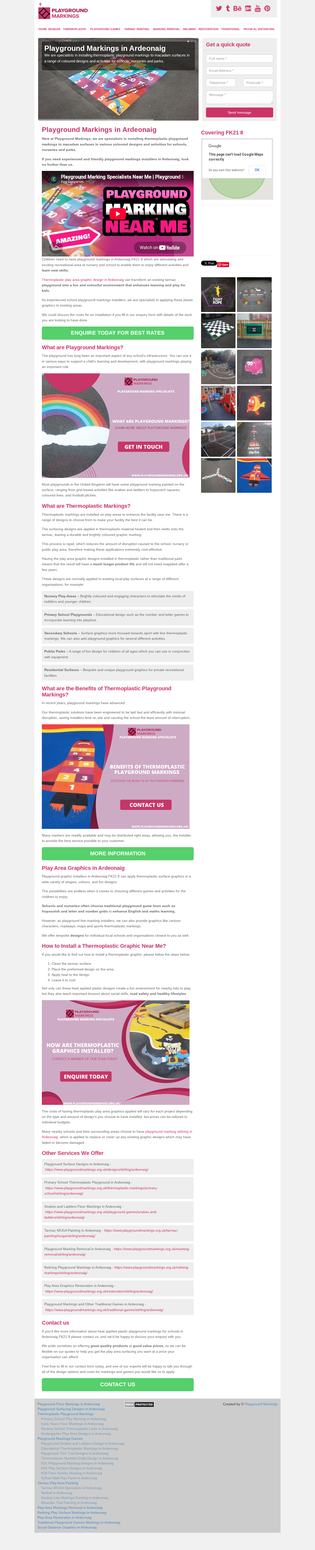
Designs (54, 29)
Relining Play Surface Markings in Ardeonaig (71, 1512)
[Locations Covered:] (40, 4)
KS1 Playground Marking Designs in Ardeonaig (77, 1463)
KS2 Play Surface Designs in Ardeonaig (71, 1468)
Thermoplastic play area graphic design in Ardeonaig (83, 280)
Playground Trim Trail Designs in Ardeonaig (74, 1453)
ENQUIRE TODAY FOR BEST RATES (118, 333)
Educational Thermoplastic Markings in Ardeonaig (79, 1448)
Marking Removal (166, 29)
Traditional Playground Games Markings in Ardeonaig (78, 1522)
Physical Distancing (259, 29)
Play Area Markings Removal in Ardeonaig (70, 1508)
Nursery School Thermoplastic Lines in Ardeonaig (79, 1429)
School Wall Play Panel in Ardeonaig (69, 1478)
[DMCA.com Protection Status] (139, 1404)
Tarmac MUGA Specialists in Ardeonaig (71, 1488)
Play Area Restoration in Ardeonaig (64, 1517)
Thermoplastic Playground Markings (65, 1414)
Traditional (230, 29)
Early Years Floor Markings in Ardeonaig (72, 1424)
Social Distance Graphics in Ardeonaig (67, 1527)
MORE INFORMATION (118, 853)
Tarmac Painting (136, 29)
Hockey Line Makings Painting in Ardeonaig (74, 1498)
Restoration (208, 29)
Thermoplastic (74, 29)
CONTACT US (117, 1384)
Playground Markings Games (60, 1439)
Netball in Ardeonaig (56, 1493)
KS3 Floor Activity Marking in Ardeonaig (71, 1473)
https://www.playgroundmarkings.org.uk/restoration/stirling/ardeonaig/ (99, 1291)
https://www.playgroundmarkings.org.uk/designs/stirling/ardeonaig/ (96, 1169)
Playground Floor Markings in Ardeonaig (68, 1404)
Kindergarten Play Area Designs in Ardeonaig (76, 1434)
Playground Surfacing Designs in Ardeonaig (71, 1409)
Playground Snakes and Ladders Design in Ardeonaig (82, 1443)
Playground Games (105, 29)
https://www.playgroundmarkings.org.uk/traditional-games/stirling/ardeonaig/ (104, 1310)
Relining (189, 29)
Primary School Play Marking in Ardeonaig (73, 1419)
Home (43, 29)
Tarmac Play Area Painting (57, 1483)
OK (257, 170)
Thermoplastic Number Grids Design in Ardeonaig (79, 1458)
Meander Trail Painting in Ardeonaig (69, 1503)
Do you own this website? (226, 170)
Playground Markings (261, 1404)
